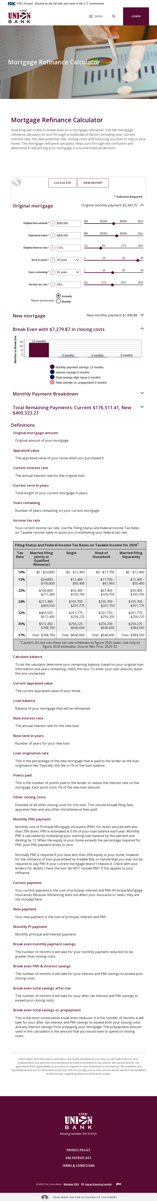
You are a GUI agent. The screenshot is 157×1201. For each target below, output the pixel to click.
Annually (67, 296)
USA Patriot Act (78, 1157)
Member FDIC (71, 1184)
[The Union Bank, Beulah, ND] (19, 16)
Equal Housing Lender (98, 1184)
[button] (78, 205)
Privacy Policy (79, 1150)
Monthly (66, 301)
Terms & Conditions (78, 1165)
